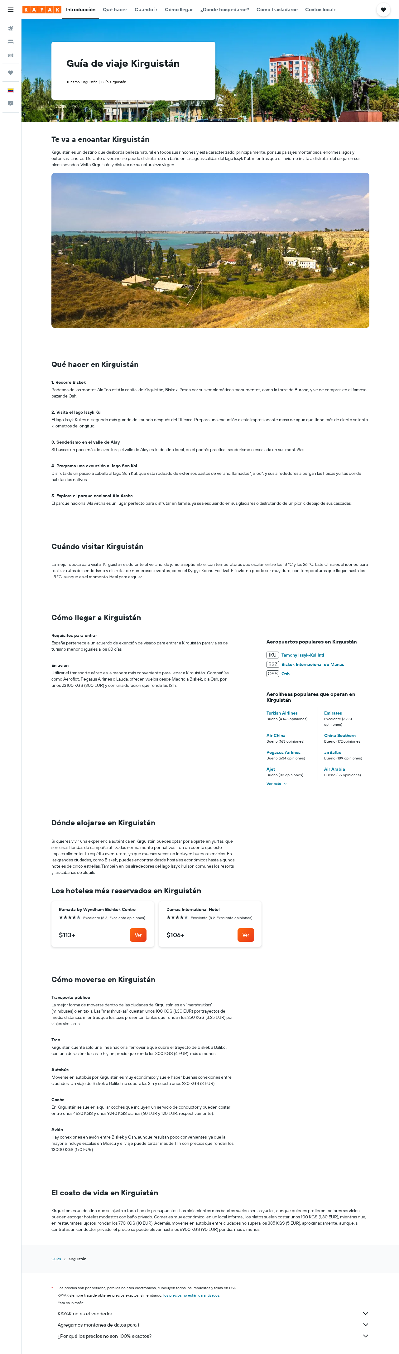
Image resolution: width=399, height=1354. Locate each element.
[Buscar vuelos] (10, 28)
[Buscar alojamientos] (10, 42)
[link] (138, 935)
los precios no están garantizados (191, 1295)
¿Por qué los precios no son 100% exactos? (104, 1336)
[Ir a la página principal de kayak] (41, 9)
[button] (10, 10)
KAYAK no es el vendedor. (85, 1313)
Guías (56, 1258)
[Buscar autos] (10, 55)
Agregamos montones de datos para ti (99, 1325)
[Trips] (10, 72)
